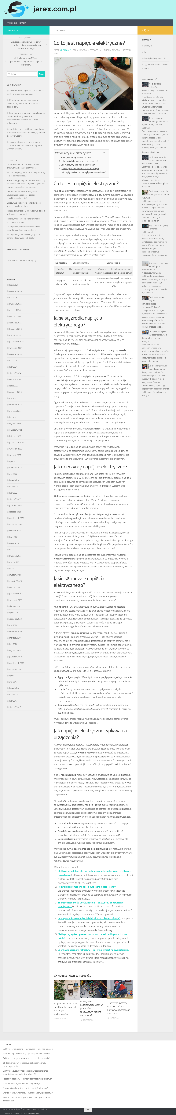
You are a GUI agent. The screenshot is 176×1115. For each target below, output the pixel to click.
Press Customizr (34, 1113)
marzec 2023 (14, 411)
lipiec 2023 (13, 386)
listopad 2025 (15, 316)
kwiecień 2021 (15, 556)
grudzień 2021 (15, 505)
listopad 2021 (15, 512)
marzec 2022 (14, 486)
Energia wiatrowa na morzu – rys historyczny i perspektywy (28, 1093)
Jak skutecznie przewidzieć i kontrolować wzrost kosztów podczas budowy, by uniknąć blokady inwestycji (26, 132)
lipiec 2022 (13, 461)
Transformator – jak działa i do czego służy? (21, 1083)
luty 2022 (13, 493)
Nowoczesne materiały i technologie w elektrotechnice (155, 266)
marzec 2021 (14, 562)
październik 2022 (16, 442)
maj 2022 (13, 474)
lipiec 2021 (13, 537)
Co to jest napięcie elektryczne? (76, 157)
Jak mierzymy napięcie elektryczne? (78, 164)
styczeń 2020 (15, 650)
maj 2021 (13, 549)
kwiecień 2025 (15, 329)
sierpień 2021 (15, 530)
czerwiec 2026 (15, 291)
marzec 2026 (14, 310)
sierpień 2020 (15, 606)
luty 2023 (13, 417)
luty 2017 (13, 701)
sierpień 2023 (15, 379)
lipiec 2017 (13, 675)
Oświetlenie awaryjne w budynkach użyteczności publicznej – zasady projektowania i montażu (22, 194)
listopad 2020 (15, 587)
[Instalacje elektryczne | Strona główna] (40, 9)
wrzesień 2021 (15, 524)
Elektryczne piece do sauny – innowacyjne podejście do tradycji (154, 160)
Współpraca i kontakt (16, 23)
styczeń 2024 (15, 373)
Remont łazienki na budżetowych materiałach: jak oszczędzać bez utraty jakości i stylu (23, 103)
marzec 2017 (14, 694)
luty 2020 (13, 644)
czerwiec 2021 (15, 543)
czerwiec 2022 (15, 467)
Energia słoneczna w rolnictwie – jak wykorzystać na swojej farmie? (93, 949)
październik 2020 (16, 594)
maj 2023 (13, 398)
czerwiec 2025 (15, 323)
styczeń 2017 (15, 707)
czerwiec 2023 (15, 392)
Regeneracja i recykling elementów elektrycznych (155, 228)
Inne (146, 52)
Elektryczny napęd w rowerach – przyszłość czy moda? (26, 1058)
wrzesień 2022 (15, 449)
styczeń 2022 (15, 499)
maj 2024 (13, 360)
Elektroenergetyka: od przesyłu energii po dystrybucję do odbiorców (154, 369)
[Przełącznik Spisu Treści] (103, 153)
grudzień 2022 (15, 430)
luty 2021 (13, 568)
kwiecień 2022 (15, 480)
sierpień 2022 (15, 455)
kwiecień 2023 (15, 404)
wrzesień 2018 (15, 669)
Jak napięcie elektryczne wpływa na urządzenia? (83, 172)
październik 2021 (16, 518)
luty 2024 (13, 367)
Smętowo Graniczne (150, 152)
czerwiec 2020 (15, 619)
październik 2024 (16, 341)
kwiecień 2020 (15, 631)
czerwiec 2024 (15, 354)
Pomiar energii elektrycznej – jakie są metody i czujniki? (26, 1053)
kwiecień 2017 (15, 688)
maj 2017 (13, 682)
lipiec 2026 (13, 285)
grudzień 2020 (15, 581)
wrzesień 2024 (15, 348)
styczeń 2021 (15, 575)
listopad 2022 (15, 436)
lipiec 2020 (13, 612)
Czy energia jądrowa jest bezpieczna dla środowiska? (25, 1088)
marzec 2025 (14, 335)
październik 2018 (16, 663)
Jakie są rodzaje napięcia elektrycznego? (80, 168)
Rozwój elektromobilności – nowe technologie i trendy (87, 886)
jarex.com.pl (66, 50)
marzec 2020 (14, 638)
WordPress (15, 1113)
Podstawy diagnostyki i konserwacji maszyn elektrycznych (27, 1079)
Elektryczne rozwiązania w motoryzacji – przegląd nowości (28, 1049)
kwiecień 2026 (15, 304)
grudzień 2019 (15, 657)
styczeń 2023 (15, 423)
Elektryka (59, 30)
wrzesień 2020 (15, 600)
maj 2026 (13, 297)
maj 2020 (13, 625)
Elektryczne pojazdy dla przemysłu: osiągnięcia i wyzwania (155, 194)
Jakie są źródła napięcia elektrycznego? (79, 161)
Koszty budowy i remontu (155, 58)
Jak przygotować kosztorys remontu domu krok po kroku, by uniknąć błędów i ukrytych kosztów (24, 145)
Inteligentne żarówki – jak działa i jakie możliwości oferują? (89, 918)
